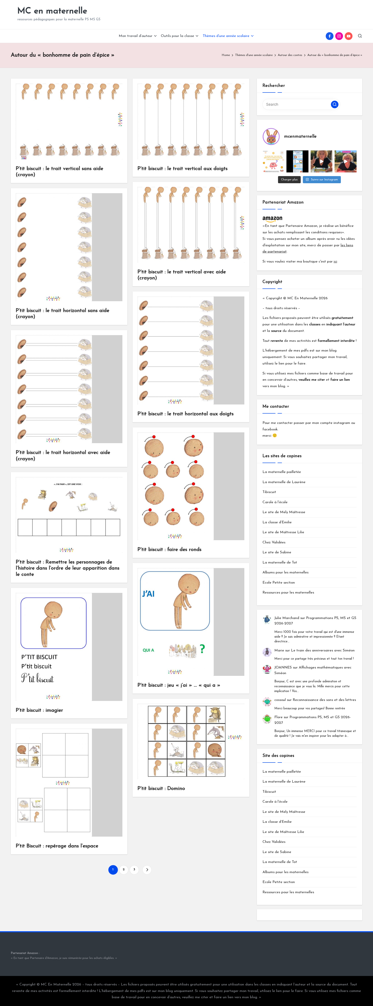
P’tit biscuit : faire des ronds (169, 549)
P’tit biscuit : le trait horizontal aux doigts (186, 414)
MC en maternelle (52, 11)
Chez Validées (273, 542)
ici (335, 261)
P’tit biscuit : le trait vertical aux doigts (183, 168)
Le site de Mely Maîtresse (283, 512)
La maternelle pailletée (281, 472)
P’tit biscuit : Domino (161, 788)
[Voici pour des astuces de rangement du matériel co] (346, 161)
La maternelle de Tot (279, 562)
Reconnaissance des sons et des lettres (324, 700)
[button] (147, 870)
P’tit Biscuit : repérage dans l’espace (57, 846)
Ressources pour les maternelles (288, 592)
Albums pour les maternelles (285, 572)
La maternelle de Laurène (283, 482)
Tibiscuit (269, 492)
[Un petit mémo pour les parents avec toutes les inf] (297, 161)
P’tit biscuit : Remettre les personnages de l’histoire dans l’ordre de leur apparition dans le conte (67, 568)
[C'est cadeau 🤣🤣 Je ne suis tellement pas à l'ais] (322, 161)
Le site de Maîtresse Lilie (283, 532)
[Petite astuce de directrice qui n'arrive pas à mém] (273, 161)
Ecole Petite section (278, 582)
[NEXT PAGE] (147, 870)
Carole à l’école (275, 502)
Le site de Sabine (276, 552)
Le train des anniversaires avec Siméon (323, 650)
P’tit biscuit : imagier (39, 710)
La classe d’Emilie (277, 522)
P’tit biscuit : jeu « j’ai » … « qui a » (179, 685)
